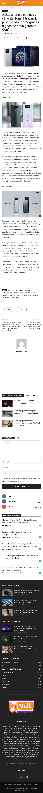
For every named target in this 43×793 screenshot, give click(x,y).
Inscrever (38, 507)
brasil (15, 290)
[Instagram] (21, 777)
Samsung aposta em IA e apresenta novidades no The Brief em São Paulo (27, 423)
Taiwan (5, 295)
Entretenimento (7, 292)
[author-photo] (21, 349)
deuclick (27, 290)
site (34, 292)
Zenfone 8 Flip (15, 297)
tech (11, 295)
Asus (9, 290)
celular (21, 290)
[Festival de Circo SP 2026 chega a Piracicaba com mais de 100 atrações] (7, 602)
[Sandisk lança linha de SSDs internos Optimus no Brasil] (7, 403)
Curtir (39, 497)
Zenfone (35, 295)
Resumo (28, 292)
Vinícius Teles (27, 295)
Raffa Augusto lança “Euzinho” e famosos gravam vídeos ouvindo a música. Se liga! (32, 325)
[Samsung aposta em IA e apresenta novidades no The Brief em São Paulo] (7, 423)
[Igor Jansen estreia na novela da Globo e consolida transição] (7, 612)
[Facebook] (16, 777)
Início (3, 8)
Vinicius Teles (9, 33)
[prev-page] (19, 431)
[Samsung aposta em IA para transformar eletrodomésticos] (7, 413)
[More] (26, 38)
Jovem (16, 292)
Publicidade (8, 785)
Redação (5, 525)
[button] (3, 3)
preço (22, 292)
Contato (35, 785)
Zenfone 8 (6, 297)
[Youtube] (27, 777)
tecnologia (17, 295)
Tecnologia (10, 8)
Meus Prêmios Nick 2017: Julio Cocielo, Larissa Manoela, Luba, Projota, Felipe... (25, 628)
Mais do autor (31, 395)
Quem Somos (27, 785)
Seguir (39, 502)
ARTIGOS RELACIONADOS (13, 395)
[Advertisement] (21, 378)
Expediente (17, 785)
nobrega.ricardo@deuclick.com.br (24, 763)
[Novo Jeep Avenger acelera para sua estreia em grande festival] (7, 592)
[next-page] (23, 431)
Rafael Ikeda (6, 537)
